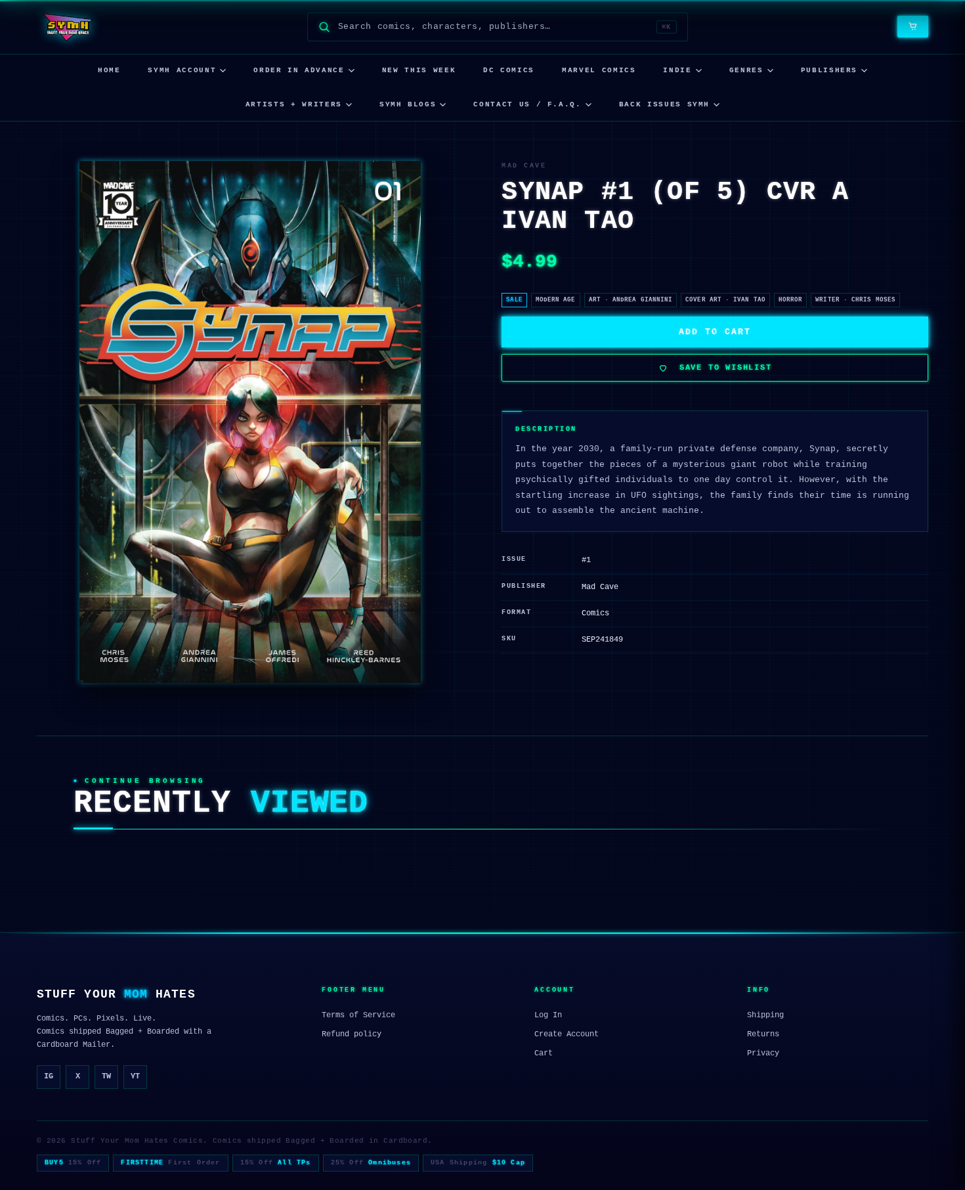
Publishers (829, 70)
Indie (677, 70)
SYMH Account (182, 70)
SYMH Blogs (408, 104)
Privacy (763, 1053)
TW (106, 1076)
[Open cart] (912, 26)
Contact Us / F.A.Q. (527, 104)
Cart (543, 1053)
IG (48, 1076)
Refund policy (351, 1034)
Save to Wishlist (725, 367)
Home (109, 70)
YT (135, 1076)
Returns (763, 1034)
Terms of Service (358, 1015)
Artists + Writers (294, 104)
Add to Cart (714, 332)
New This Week (419, 70)
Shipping (765, 1015)
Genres (746, 70)
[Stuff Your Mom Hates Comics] (67, 27)
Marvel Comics (598, 70)
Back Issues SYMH (664, 104)
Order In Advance (298, 70)
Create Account (566, 1034)
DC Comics (508, 70)
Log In (548, 1015)
